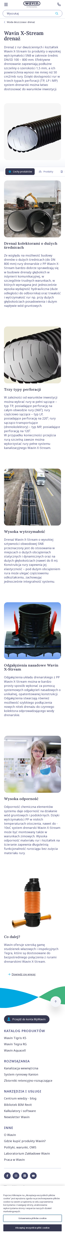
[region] (32, 1210)
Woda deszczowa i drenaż (21, 22)
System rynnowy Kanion (21, 1074)
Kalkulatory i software (20, 1111)
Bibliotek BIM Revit (18, 1105)
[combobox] (32, 13)
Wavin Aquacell (15, 1050)
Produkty (48, 171)
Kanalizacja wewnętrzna (21, 1068)
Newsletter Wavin (17, 1117)
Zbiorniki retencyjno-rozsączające (28, 1081)
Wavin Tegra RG (15, 1044)
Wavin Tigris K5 (15, 1038)
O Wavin (10, 1135)
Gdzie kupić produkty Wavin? (25, 1141)
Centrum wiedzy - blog (20, 1098)
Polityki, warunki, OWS (20, 1147)
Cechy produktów (22, 171)
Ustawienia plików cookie (32, 1218)
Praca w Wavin (14, 1160)
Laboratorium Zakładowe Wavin (27, 1153)
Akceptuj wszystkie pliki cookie (32, 1227)
